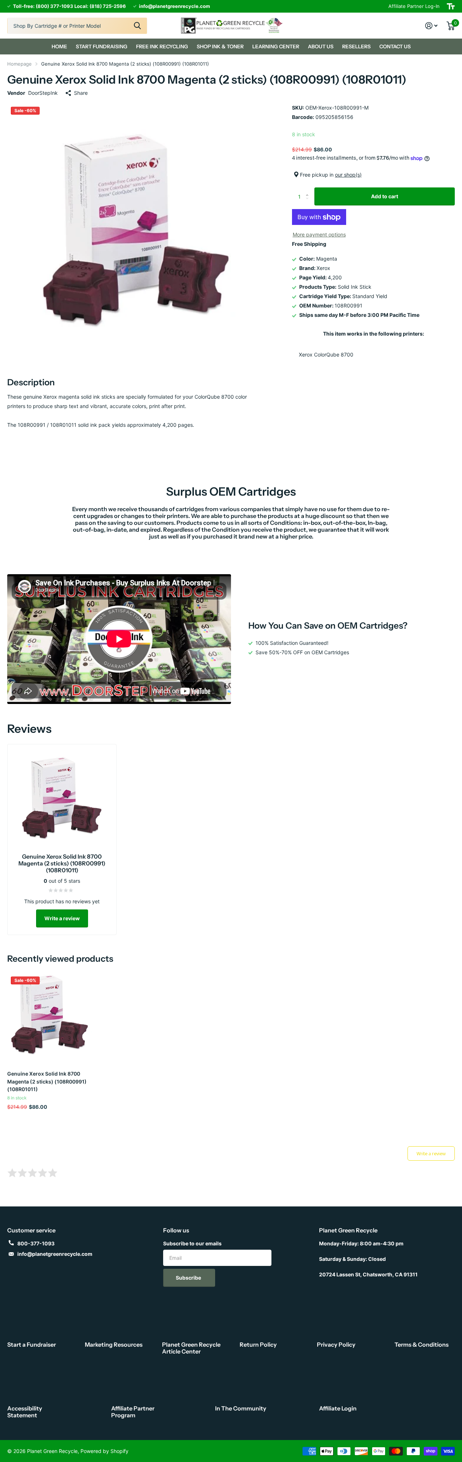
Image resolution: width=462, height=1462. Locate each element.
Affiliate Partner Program (132, 1412)
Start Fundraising (101, 46)
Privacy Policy (336, 1344)
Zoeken (137, 26)
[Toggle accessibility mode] (451, 6)
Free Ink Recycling (162, 46)
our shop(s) (348, 175)
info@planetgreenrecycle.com (54, 1254)
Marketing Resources (114, 1344)
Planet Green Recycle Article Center (191, 1348)
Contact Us (395, 46)
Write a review (62, 918)
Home (59, 46)
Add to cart (384, 196)
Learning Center (275, 46)
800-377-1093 (36, 1243)
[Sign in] (431, 26)
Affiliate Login (338, 1408)
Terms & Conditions (422, 1344)
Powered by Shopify (104, 1451)
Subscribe (189, 1278)
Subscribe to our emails (192, 1243)
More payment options (319, 235)
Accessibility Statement (24, 1412)
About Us (321, 46)
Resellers (356, 46)
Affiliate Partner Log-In (414, 6)
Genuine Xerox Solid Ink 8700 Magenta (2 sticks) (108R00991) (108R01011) (47, 1081)
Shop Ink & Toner (220, 46)
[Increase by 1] (308, 190)
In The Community (240, 1408)
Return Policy (258, 1344)
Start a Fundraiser (31, 1344)
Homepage (19, 64)
